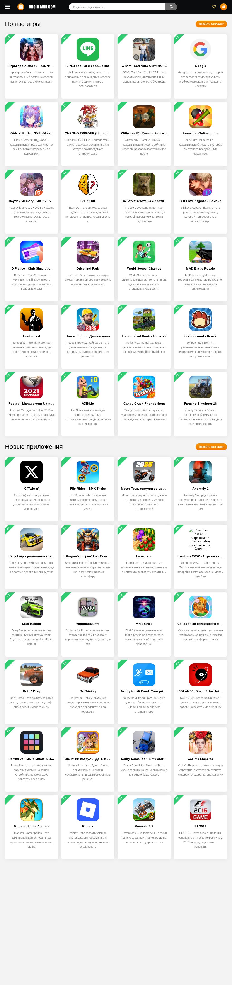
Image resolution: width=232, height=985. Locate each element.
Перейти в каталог (211, 24)
